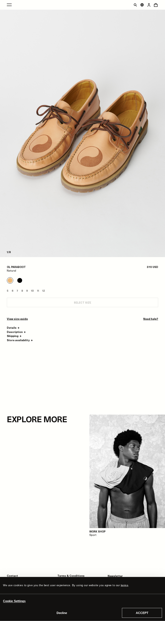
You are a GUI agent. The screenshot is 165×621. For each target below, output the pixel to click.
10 (32, 290)
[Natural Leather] (10, 280)
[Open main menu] (9, 4)
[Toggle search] (135, 4)
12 (43, 290)
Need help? (150, 319)
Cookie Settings (14, 601)
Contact (12, 576)
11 (38, 290)
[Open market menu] (142, 4)
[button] (14, 328)
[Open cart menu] (155, 4)
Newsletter (115, 576)
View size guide (17, 319)
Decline (62, 613)
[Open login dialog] (148, 4)
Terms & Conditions (71, 576)
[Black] (19, 280)
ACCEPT (142, 613)
